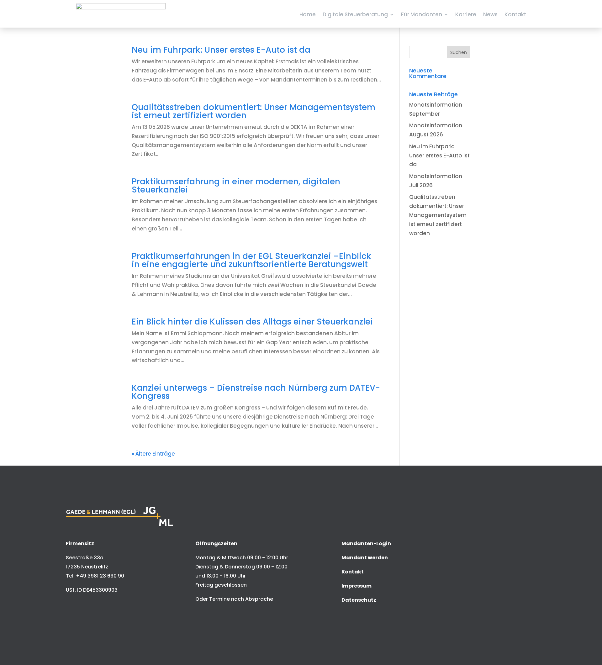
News (490, 14)
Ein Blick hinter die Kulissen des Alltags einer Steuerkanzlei (252, 321)
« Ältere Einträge (153, 453)
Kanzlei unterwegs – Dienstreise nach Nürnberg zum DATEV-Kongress (256, 392)
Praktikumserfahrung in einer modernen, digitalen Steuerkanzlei (236, 185)
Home (307, 14)
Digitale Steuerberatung (355, 14)
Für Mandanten (421, 14)
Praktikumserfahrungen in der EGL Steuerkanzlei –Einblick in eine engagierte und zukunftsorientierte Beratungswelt (251, 260)
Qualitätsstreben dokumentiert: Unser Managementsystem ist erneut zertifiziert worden (253, 111)
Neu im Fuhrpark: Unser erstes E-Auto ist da (221, 49)
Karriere (465, 14)
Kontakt (515, 14)
